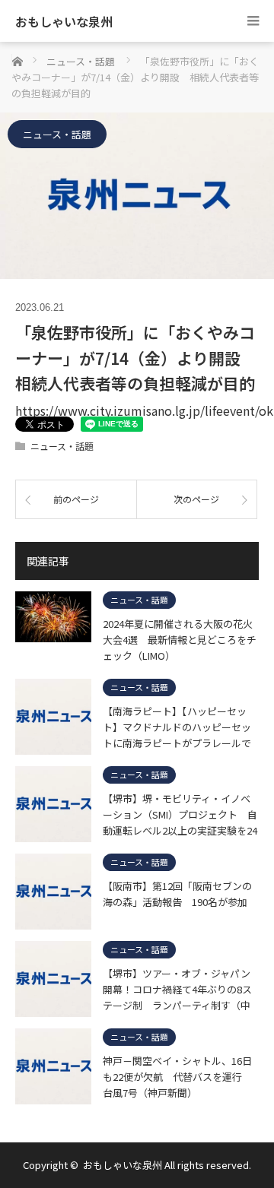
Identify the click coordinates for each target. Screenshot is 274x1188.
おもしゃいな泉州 (64, 21)
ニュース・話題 (57, 134)
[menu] (253, 21)
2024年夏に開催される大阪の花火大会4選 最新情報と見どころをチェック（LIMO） (179, 639)
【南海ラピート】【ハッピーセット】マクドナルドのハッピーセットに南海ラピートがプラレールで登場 (177, 726)
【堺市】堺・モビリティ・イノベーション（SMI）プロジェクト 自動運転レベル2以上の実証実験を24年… (180, 814)
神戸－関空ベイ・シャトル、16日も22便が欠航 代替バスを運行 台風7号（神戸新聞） (177, 1076)
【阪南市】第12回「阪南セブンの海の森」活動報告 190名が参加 (177, 894)
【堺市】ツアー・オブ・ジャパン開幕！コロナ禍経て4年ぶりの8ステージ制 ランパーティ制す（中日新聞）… (177, 989)
